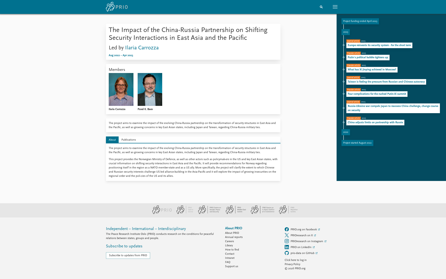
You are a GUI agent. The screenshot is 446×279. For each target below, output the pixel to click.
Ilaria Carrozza (142, 48)
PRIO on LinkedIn (301, 247)
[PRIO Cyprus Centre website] (183, 213)
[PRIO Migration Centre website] (286, 213)
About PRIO (232, 233)
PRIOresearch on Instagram (307, 241)
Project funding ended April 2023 (360, 21)
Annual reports (234, 237)
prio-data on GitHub (303, 253)
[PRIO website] (160, 213)
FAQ (227, 262)
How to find (232, 249)
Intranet (229, 258)
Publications (128, 140)
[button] (335, 7)
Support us (231, 266)
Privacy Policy (292, 264)
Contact (229, 254)
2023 (345, 32)
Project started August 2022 (357, 143)
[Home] (117, 7)
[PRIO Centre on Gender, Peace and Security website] (208, 213)
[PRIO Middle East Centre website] (234, 213)
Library (229, 245)
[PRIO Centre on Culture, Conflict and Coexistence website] (261, 213)
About (112, 140)
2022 (345, 132)
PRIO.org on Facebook (304, 229)
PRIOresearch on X (302, 235)
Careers (229, 241)
